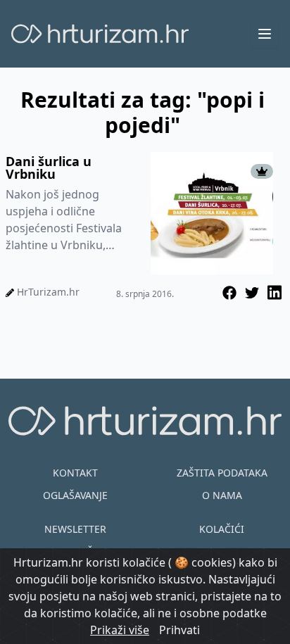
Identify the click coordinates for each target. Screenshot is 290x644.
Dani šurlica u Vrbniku (49, 167)
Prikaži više (119, 630)
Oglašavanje (75, 495)
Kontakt (75, 472)
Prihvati (179, 630)
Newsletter (75, 529)
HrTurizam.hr (48, 291)
